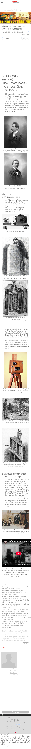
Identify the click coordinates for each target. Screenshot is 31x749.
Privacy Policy (20, 729)
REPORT (26, 644)
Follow (13, 674)
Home (3, 10)
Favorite (6, 38)
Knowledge (10, 10)
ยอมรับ (2, 746)
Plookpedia (13, 671)
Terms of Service (11, 729)
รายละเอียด (7, 746)
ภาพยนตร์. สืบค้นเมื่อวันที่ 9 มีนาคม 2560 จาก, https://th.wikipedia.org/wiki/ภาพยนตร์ (15, 611)
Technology (17, 10)
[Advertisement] (15, 56)
